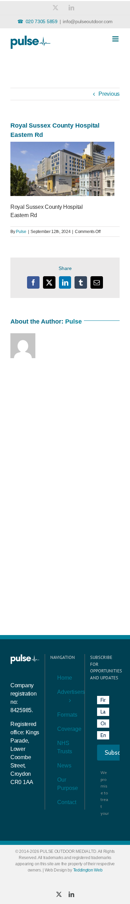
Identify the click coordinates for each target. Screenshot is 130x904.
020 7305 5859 (42, 21)
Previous (109, 94)
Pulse (21, 231)
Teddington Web (88, 870)
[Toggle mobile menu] (116, 39)
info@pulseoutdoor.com (88, 21)
